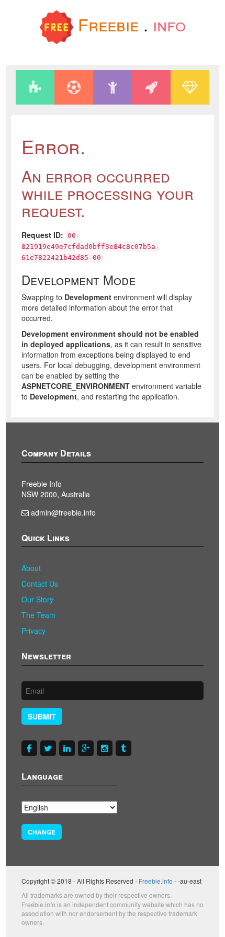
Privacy (33, 630)
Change (41, 832)
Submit (42, 716)
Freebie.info (156, 880)
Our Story (37, 599)
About (31, 568)
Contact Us (39, 583)
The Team (38, 615)
